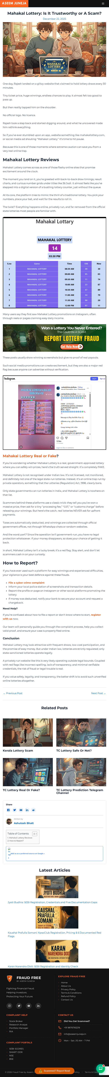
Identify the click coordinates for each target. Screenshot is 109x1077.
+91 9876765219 (72, 1027)
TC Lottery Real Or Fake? (21, 790)
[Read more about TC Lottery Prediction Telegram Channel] (81, 771)
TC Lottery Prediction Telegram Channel (79, 791)
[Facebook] (9, 1006)
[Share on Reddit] (33, 810)
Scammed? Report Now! (57, 1071)
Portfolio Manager (18, 1028)
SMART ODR (16, 1052)
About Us (66, 986)
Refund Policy (68, 996)
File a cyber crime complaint (26, 582)
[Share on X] (14, 810)
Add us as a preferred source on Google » (28, 854)
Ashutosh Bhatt (24, 823)
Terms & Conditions (71, 992)
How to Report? (16, 841)
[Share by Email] (20, 810)
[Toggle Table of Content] (33, 833)
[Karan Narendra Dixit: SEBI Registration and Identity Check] (57, 951)
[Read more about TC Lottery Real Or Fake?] (28, 771)
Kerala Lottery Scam (18, 750)
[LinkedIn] (38, 1006)
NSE (11, 1055)
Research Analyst (18, 1024)
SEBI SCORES (16, 1048)
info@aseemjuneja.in (75, 1034)
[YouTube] (29, 1006)
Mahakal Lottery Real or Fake (29, 456)
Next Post (98, 693)
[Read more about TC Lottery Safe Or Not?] (81, 732)
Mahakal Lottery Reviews (20, 838)
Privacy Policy (68, 989)
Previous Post (12, 693)
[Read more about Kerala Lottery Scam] (28, 732)
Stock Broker (16, 1021)
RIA (11, 1031)
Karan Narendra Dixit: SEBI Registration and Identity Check (43, 966)
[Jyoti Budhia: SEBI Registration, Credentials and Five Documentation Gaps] (57, 887)
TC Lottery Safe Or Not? (74, 750)
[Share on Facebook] (8, 810)
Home (64, 982)
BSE (11, 1059)
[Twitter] (19, 1006)
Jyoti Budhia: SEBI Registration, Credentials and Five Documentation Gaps (52, 902)
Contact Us (67, 999)
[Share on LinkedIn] (27, 810)
